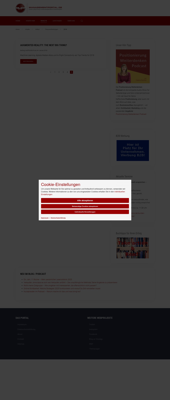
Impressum (45, 218)
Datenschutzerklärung (58, 218)
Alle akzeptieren (85, 200)
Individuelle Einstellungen (85, 212)
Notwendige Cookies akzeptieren (85, 206)
